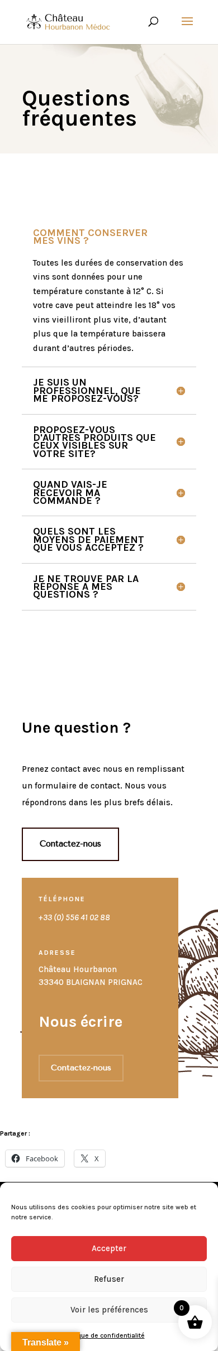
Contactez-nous (70, 844)
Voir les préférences (109, 1310)
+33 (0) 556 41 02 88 (74, 917)
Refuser (109, 1279)
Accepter (109, 1248)
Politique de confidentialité (104, 1335)
